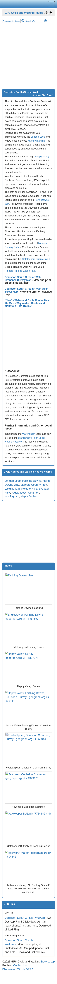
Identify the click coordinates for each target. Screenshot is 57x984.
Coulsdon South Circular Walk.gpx (25, 917)
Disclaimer (8, 969)
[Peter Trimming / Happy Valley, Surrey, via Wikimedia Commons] (28, 667)
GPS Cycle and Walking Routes (24, 12)
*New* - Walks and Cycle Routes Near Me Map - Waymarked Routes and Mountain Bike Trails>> (27, 303)
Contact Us (20, 965)
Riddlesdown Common (25, 492)
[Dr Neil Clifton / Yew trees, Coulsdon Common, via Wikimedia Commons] (28, 787)
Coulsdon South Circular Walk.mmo (19, 942)
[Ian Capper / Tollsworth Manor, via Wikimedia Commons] (28, 866)
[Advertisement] (28, 59)
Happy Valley (42, 156)
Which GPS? (25, 969)
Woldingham (12, 488)
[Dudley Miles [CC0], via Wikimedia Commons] (28, 588)
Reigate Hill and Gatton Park (20, 270)
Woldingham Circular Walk (36, 259)
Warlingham (28, 433)
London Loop (38, 136)
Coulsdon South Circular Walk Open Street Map (26, 290)
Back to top (48, 961)
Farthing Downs (36, 140)
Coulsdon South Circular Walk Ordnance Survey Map (23, 278)
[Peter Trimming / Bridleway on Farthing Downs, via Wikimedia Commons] (28, 628)
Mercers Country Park (34, 484)
